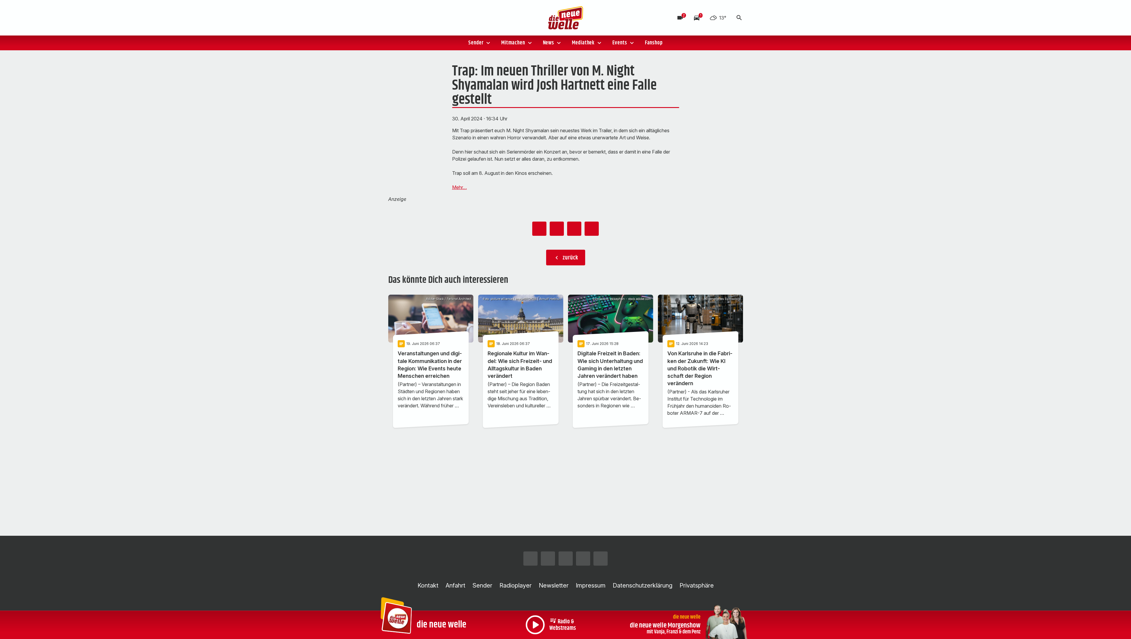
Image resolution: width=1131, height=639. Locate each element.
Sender (475, 43)
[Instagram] (394, 18)
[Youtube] (430, 18)
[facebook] (406, 18)
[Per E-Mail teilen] (592, 229)
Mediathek (583, 43)
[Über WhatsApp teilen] (574, 229)
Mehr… (459, 187)
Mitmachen (513, 43)
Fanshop (654, 43)
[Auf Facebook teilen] (539, 229)
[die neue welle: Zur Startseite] (565, 18)
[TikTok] (418, 18)
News (548, 43)
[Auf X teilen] (557, 229)
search (739, 17)
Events (619, 43)
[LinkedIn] (441, 18)
